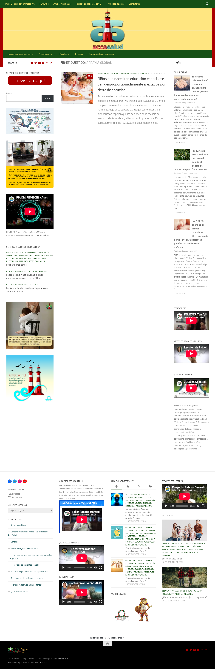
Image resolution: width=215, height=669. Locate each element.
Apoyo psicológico (18, 525)
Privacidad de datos (115, 4)
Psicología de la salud (41, 255)
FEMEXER (44, 4)
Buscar (9, 93)
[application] (81, 558)
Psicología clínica (134, 503)
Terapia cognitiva (139, 74)
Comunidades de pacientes (101, 54)
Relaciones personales (144, 542)
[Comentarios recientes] (138, 487)
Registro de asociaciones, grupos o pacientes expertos (31, 556)
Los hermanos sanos (16, 264)
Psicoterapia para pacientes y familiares (25, 261)
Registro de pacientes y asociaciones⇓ (106, 637)
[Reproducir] (63, 567)
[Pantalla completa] (100, 567)
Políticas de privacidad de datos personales (29, 571)
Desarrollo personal (134, 494)
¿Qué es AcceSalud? (62, 4)
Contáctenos (134, 4)
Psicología (64, 54)
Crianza (9, 253)
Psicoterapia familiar (16, 258)
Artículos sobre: (46, 54)
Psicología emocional (134, 569)
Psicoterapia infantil (38, 258)
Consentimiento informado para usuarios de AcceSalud (28, 533)
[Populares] (127, 487)
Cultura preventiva (133, 527)
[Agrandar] (49, 112)
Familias (114, 74)
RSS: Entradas (14, 494)
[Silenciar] (95, 567)
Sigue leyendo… (191, 449)
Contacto (15, 542)
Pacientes (124, 74)
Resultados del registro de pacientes (26, 578)
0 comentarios (179, 142)
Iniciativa (33, 271)
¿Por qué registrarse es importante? (26, 585)
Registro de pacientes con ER (89, 4)
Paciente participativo (146, 533)
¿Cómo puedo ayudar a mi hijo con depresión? (184, 597)
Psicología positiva (144, 506)
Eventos (79, 54)
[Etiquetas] (150, 487)
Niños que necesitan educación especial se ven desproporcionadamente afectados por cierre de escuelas (132, 84)
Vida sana (143, 545)
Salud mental (131, 545)
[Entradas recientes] (116, 487)
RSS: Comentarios (15, 497)
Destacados (103, 74)
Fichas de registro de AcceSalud (24, 548)
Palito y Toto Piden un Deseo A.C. (20, 4)
